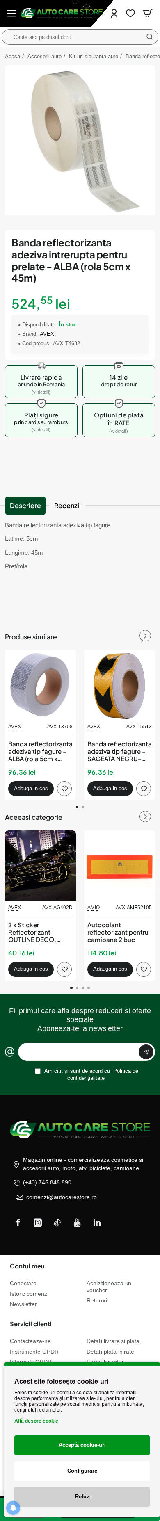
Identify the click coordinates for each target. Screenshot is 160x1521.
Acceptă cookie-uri (82, 1445)
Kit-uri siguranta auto (93, 56)
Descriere (25, 505)
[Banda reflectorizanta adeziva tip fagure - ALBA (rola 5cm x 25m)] (40, 685)
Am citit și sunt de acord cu (90, 1074)
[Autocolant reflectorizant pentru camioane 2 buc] (119, 865)
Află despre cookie (36, 1421)
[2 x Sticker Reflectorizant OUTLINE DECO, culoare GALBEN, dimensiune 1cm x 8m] (40, 865)
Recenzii (67, 505)
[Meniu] (11, 13)
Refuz (82, 1497)
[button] (31, 788)
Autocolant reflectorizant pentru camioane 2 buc (118, 932)
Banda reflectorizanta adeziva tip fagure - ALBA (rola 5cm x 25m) (40, 751)
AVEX (47, 334)
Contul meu (27, 1266)
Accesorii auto (44, 56)
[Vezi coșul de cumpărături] (147, 13)
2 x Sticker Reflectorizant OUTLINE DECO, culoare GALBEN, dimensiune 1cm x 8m (39, 932)
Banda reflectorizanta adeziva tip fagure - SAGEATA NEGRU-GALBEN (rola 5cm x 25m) (119, 751)
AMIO (93, 907)
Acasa (12, 56)
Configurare (82, 1471)
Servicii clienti (31, 1323)
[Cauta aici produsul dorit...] (150, 37)
